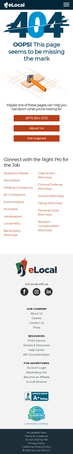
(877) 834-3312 (36, 118)
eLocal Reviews (36, 381)
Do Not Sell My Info (36, 439)
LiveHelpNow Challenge (36, 423)
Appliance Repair (16, 173)
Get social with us (36, 284)
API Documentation (36, 354)
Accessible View (36, 432)
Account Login (36, 367)
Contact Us (36, 323)
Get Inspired (36, 138)
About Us (36, 128)
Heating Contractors (18, 187)
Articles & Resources (36, 345)
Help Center (37, 350)
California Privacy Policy (36, 446)
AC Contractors (14, 194)
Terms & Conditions (36, 436)
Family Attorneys (50, 203)
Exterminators (14, 202)
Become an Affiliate (37, 377)
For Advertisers (36, 363)
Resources (36, 335)
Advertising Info (36, 372)
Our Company (37, 308)
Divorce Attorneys (51, 196)
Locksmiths (12, 223)
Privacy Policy (36, 443)
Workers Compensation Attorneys (48, 226)
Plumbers (11, 209)
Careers (37, 318)
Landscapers (13, 216)
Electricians (12, 180)
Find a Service (37, 340)
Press (36, 327)
